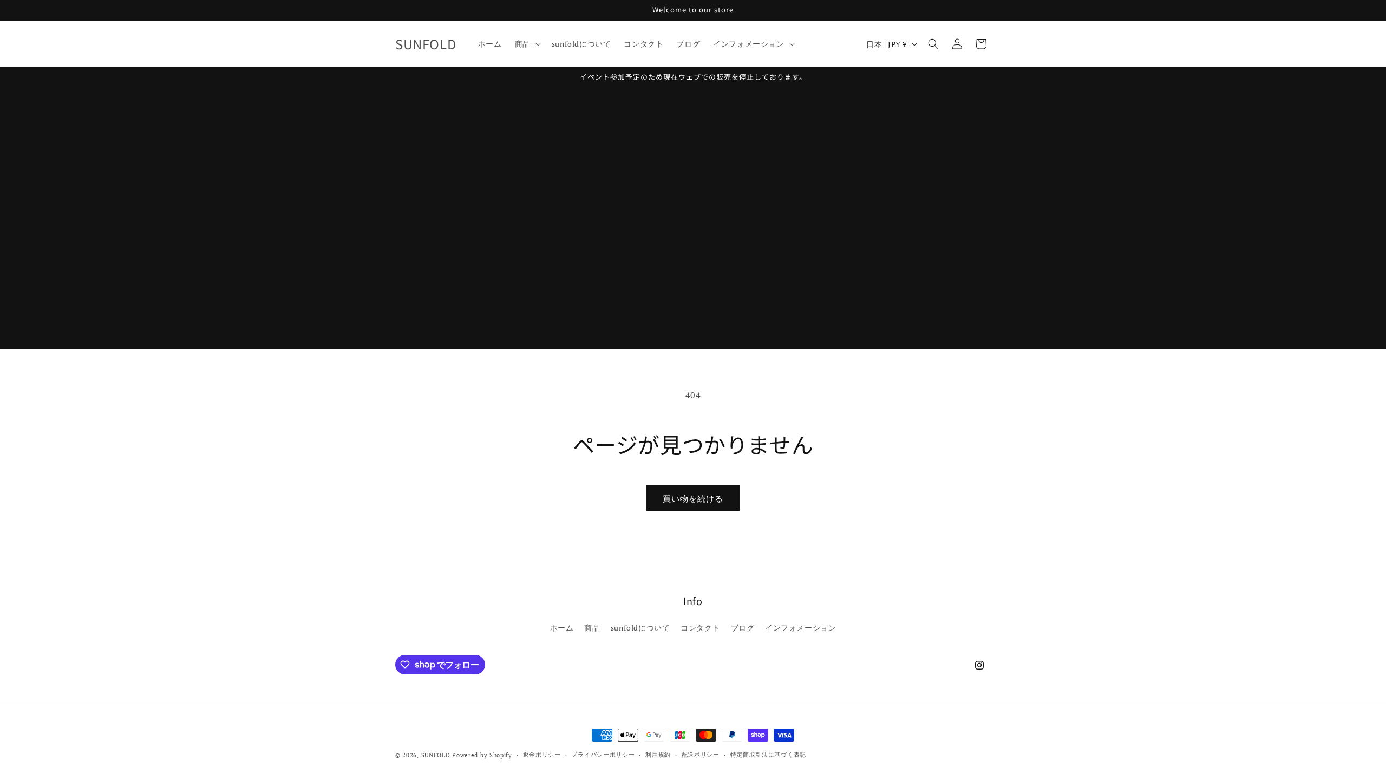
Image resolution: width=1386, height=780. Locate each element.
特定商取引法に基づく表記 (768, 754)
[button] (526, 43)
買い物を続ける (693, 498)
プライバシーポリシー (603, 754)
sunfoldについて (640, 627)
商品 (592, 627)
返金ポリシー (542, 754)
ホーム (562, 627)
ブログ (743, 627)
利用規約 (658, 754)
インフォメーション (800, 627)
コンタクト (700, 627)
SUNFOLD (435, 755)
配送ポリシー (701, 754)
